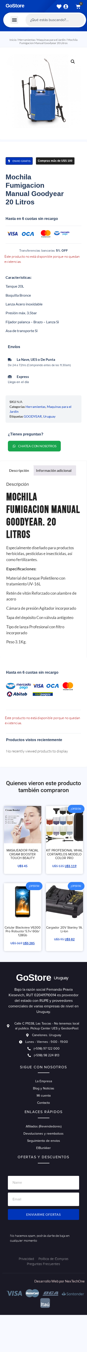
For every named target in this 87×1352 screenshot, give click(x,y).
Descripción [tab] (19, 470)
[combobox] (55, 19)
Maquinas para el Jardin (51, 39)
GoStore (15, 6)
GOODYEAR (33, 416)
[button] (14, 20)
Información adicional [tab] (53, 470)
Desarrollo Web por (49, 1281)
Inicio (13, 39)
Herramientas (26, 39)
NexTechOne (75, 1281)
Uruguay (49, 416)
